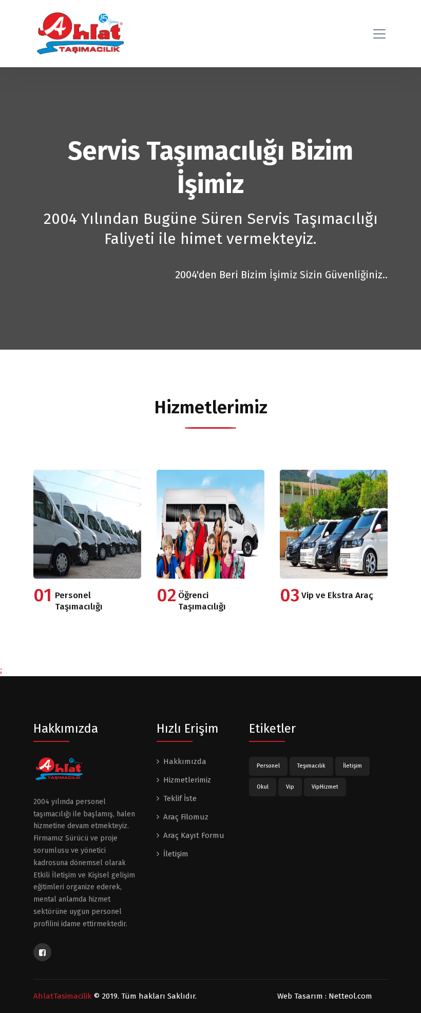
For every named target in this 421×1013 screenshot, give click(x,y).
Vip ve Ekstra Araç (337, 595)
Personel (268, 765)
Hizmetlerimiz (187, 780)
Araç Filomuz (185, 816)
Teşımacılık (311, 765)
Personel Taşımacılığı (79, 601)
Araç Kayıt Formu (193, 835)
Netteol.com (350, 996)
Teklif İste (180, 798)
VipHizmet (325, 786)
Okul (263, 786)
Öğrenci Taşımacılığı (202, 601)
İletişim (175, 853)
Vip (290, 786)
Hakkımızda (184, 761)
